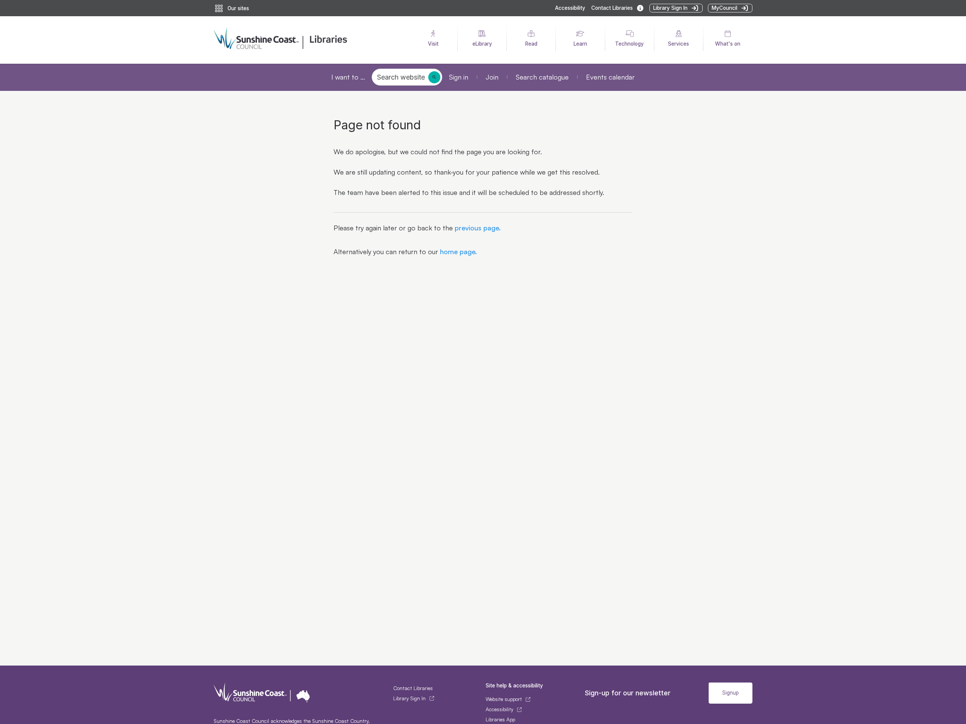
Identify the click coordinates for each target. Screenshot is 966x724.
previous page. (477, 228)
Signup (730, 693)
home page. (457, 251)
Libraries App (500, 719)
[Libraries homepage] (306, 40)
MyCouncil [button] (724, 8)
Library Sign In (409, 698)
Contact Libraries (413, 688)
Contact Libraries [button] (612, 8)
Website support (504, 699)
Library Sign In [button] (670, 8)
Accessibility (570, 8)
